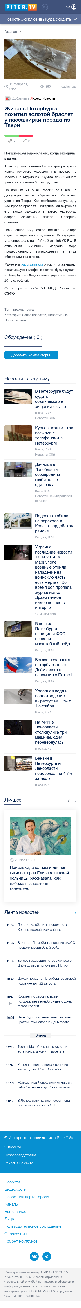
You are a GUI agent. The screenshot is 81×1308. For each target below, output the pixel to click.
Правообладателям (20, 1155)
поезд (29, 310)
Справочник (15, 1234)
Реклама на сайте (18, 1163)
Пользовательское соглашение (32, 1226)
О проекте (12, 1147)
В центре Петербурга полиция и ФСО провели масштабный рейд (46, 944)
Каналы (11, 1204)
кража (18, 310)
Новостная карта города (26, 1197)
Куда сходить (58, 19)
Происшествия (15, 320)
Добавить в (33, 98)
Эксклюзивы (33, 19)
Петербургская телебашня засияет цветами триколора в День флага (45, 1019)
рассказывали (32, 264)
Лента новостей (34, 315)
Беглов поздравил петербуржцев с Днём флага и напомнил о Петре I (45, 962)
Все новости (73, 913)
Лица (9, 1219)
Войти (73, 7)
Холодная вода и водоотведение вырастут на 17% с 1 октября (43, 1066)
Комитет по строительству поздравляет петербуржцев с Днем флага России (45, 1001)
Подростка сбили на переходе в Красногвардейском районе (42, 926)
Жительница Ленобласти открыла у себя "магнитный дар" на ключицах (45, 1084)
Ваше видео (15, 1212)
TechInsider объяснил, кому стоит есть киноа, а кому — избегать (43, 1048)
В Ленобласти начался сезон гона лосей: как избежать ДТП (44, 1102)
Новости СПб (58, 315)
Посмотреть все (23, 342)
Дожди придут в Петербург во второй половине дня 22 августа (47, 980)
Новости (12, 19)
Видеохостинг (17, 1189)
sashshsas (68, 87)
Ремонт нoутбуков (21, 1241)
